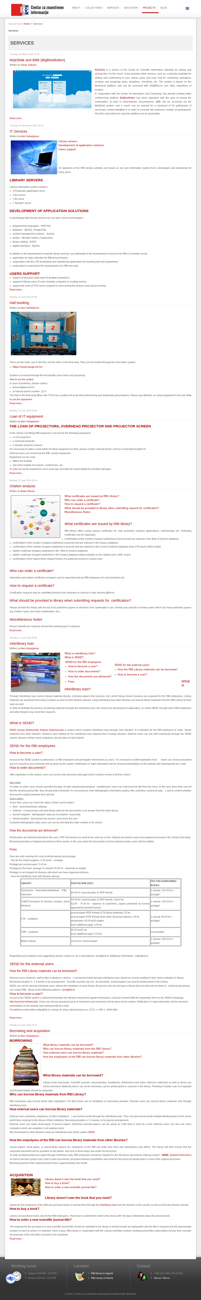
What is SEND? (74, 657)
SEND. (165, 1155)
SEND (91, 1132)
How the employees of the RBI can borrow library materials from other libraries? (92, 1056)
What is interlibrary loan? (80, 653)
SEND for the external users (132, 664)
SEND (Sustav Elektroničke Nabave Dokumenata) (37, 730)
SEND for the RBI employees (83, 661)
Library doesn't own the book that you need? (72, 1179)
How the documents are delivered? (89, 676)
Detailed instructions (180, 1155)
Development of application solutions (81, 145)
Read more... (16, 118)
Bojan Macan (28, 491)
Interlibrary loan (22, 644)
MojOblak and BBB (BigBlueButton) (37, 60)
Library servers (67, 141)
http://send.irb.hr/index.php (24, 1001)
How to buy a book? (57, 1183)
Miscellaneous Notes (77, 511)
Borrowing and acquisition (30, 1031)
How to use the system (22, 379)
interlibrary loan (108, 1205)
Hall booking (19, 303)
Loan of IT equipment (26, 416)
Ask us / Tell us (162, 1278)
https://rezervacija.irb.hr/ (28, 366)
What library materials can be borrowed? (68, 1044)
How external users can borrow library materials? (73, 1052)
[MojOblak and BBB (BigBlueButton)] (52, 109)
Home (27, 23)
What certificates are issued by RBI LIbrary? (92, 496)
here (157, 113)
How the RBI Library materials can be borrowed (147, 669)
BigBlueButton (127, 97)
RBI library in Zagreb (102, 1273)
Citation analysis (22, 486)
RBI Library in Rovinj (102, 1278)
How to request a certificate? (82, 503)
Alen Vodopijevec (30, 136)
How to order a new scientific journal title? (71, 1187)
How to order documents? (84, 671)
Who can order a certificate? (82, 500)
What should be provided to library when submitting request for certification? (112, 508)
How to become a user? (83, 666)
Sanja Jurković (29, 65)
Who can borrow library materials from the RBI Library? (77, 1048)
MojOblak (100, 69)
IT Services (18, 131)
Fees (71, 681)
